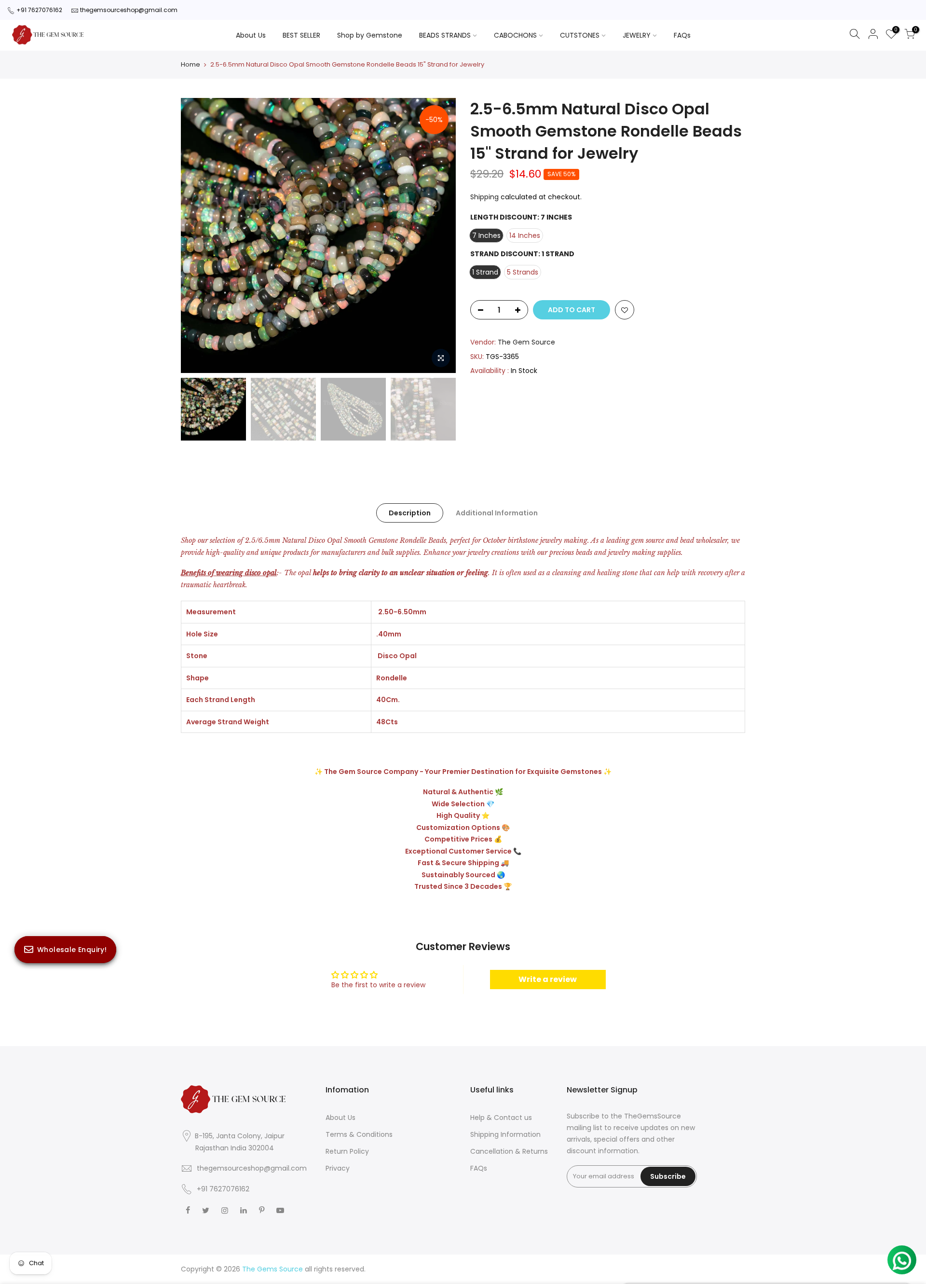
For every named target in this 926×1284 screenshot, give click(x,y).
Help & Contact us (501, 1117)
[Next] (439, 235)
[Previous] (197, 235)
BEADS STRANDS (445, 35)
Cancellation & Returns (509, 1151)
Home (190, 64)
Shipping (484, 197)
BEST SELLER (301, 35)
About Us (251, 35)
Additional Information (497, 513)
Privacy (338, 1168)
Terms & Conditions (359, 1134)
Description (410, 513)
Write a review (547, 979)
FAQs (682, 35)
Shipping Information (505, 1134)
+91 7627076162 (39, 10)
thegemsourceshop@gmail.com (128, 10)
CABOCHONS (515, 35)
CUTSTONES (579, 35)
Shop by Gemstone (369, 35)
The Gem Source (526, 342)
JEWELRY (637, 35)
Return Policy (347, 1151)
